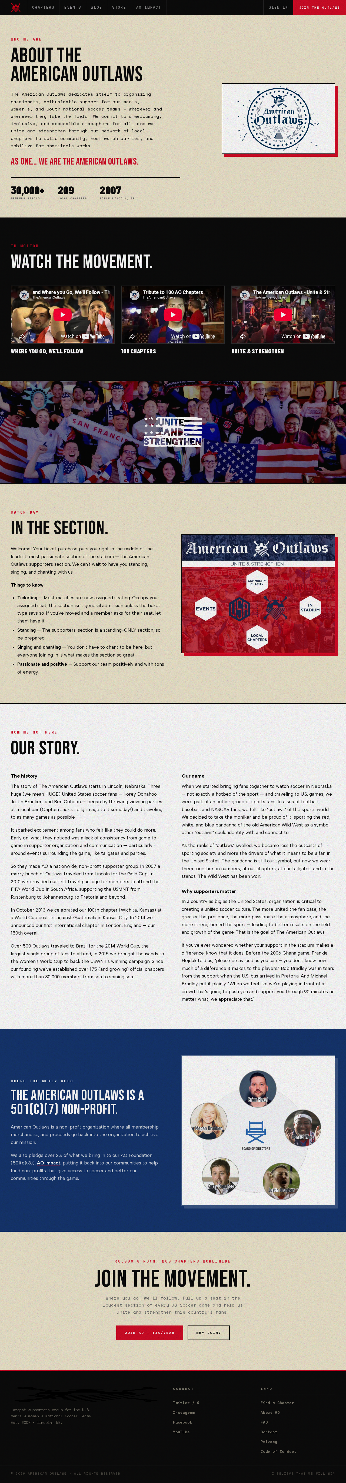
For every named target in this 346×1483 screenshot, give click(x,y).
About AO (270, 1412)
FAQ (264, 1422)
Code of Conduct (278, 1451)
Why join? (208, 1332)
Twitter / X (186, 1402)
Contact (269, 1432)
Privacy (269, 1441)
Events (72, 7)
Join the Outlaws (319, 7)
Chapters (43, 7)
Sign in (278, 7)
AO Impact (148, 7)
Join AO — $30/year (150, 1332)
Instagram (183, 1412)
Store (119, 7)
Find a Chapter (277, 1402)
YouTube (181, 1432)
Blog (96, 7)
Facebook (182, 1422)
